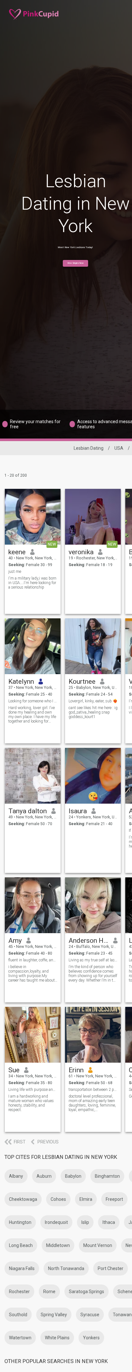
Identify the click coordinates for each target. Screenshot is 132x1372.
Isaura (78, 811)
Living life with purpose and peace (32, 1089)
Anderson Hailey (89, 940)
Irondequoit (56, 1222)
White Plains (57, 1337)
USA (118, 448)
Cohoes (58, 1199)
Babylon (73, 1176)
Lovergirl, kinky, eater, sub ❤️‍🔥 (93, 701)
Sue (14, 1070)
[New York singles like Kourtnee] (93, 646)
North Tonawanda (66, 1268)
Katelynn (21, 681)
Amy (15, 940)
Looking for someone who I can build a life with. (32, 701)
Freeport (114, 1199)
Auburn (44, 1176)
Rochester (19, 1291)
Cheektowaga (23, 1199)
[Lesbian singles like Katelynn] (33, 646)
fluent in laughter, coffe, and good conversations (32, 960)
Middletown (58, 1245)
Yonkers (91, 1337)
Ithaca (109, 1222)
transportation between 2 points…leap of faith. (93, 1089)
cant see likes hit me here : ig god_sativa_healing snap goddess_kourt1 (93, 712)
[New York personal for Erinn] (93, 1035)
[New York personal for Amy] (33, 905)
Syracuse (89, 1314)
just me (14, 571)
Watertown (20, 1337)
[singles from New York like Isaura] (93, 776)
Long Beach (21, 1245)
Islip (85, 1222)
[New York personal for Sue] (33, 1035)
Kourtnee (82, 681)
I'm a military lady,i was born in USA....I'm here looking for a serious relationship (32, 583)
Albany (16, 1176)
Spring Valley (54, 1314)
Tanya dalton (27, 811)
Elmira (85, 1199)
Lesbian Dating (88, 448)
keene (17, 552)
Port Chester (110, 1268)
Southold (18, 1314)
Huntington (20, 1222)
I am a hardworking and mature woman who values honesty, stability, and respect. (31, 1103)
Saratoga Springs (86, 1291)
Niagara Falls (22, 1268)
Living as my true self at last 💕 (93, 960)
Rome (49, 1291)
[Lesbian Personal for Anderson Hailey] (93, 905)
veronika (81, 552)
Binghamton (107, 1176)
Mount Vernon (97, 1245)
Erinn (76, 1070)
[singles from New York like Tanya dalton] (33, 776)
